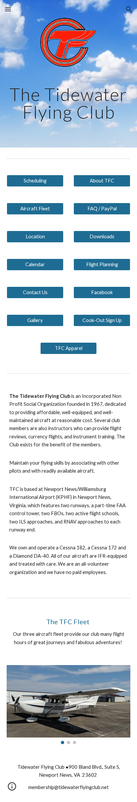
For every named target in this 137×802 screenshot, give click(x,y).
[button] (8, 9)
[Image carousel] (68, 704)
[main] (68, 106)
